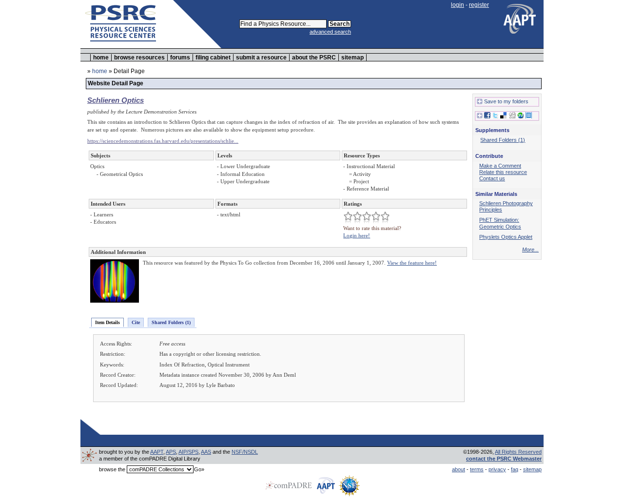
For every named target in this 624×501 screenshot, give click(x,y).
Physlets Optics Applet (505, 237)
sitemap (352, 57)
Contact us (492, 178)
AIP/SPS (188, 452)
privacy (497, 469)
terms (477, 469)
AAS (206, 452)
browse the (112, 469)
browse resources (139, 57)
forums (180, 57)
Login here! (356, 235)
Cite (136, 322)
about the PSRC (314, 57)
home (101, 57)
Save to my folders (506, 101)
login (457, 5)
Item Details (107, 322)
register (479, 5)
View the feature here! (412, 263)
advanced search (330, 32)
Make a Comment (500, 166)
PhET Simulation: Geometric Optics (500, 223)
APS (171, 452)
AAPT (156, 452)
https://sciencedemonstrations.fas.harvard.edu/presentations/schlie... (162, 141)
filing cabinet (213, 57)
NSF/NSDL (245, 452)
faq (514, 469)
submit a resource (261, 57)
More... (530, 249)
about (458, 469)
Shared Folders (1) (171, 322)
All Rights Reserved (518, 452)
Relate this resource (503, 172)
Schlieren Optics (115, 100)
